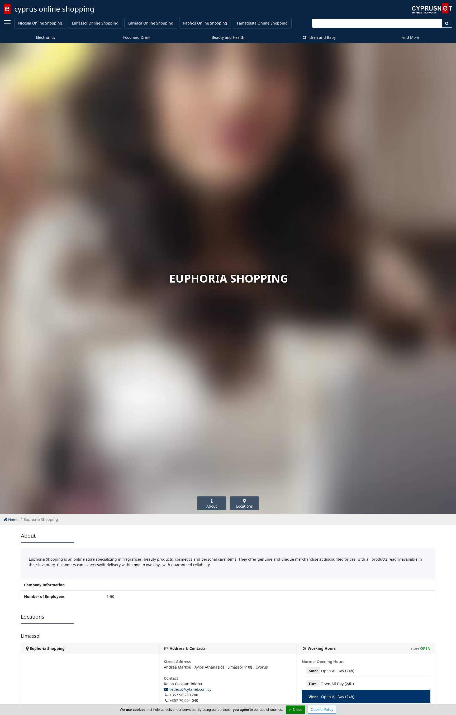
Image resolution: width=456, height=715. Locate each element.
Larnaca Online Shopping (150, 23)
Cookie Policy (322, 709)
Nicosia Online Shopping (40, 23)
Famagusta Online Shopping (262, 23)
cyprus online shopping (54, 9)
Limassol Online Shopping (95, 23)
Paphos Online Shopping (205, 23)
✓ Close (295, 709)
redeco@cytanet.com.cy (190, 689)
